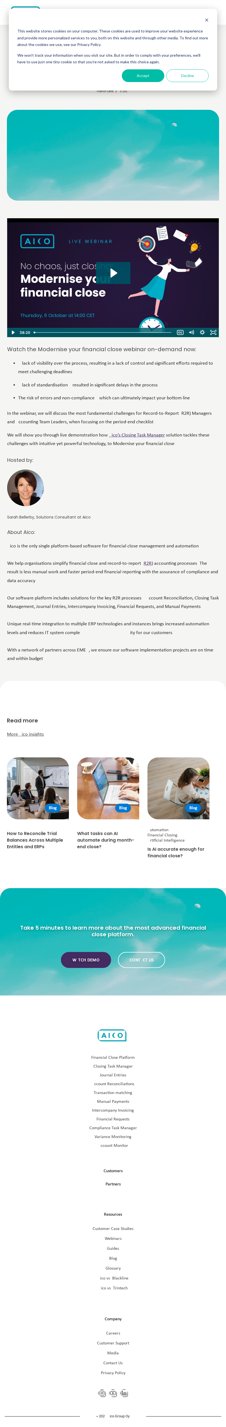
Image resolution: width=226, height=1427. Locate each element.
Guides (113, 1248)
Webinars (113, 1239)
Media (113, 1353)
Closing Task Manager (113, 1066)
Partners (113, 1184)
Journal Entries (113, 1075)
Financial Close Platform (113, 1057)
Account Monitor (113, 1146)
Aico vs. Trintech (113, 1288)
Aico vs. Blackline (113, 1278)
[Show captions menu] (180, 332)
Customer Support (113, 1343)
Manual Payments (113, 1101)
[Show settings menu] (202, 332)
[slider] (103, 332)
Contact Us (113, 1363)
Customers (113, 1171)
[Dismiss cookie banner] (207, 20)
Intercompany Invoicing (113, 1110)
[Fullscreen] (213, 332)
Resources (113, 1214)
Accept (143, 75)
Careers (113, 1333)
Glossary (113, 1268)
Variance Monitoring (113, 1137)
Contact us (142, 960)
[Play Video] (12, 332)
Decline (187, 75)
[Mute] (191, 332)
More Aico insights (25, 734)
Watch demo (85, 960)
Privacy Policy (113, 1373)
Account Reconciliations (113, 1084)
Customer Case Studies (113, 1229)
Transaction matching (113, 1093)
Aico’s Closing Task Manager (137, 435)
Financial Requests (113, 1119)
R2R (148, 563)
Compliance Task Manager (113, 1128)
